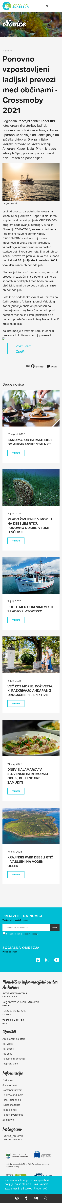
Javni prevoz (9, 1085)
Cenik (20, 351)
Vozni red (23, 346)
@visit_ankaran (13, 1136)
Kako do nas (9, 1109)
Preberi (16, 452)
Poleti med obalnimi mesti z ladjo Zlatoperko (30, 609)
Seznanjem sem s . (22, 933)
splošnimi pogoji (29, 933)
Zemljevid (8, 1119)
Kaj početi (8, 1048)
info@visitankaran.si (14, 993)
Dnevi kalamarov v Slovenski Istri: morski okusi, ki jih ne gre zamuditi (27, 776)
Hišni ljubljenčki (11, 1100)
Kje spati (7, 1053)
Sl (47, 6)
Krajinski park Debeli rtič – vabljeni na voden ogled (30, 861)
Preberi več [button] (40, 1188)
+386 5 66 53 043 (14, 1011)
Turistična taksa (11, 1105)
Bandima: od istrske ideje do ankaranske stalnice (30, 441)
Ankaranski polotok (13, 1039)
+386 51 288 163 (13, 1019)
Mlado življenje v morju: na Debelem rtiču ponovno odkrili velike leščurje (30, 525)
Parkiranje (8, 1080)
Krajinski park (10, 1063)
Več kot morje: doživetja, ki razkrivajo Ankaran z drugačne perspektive (30, 690)
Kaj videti (7, 1043)
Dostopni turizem (12, 1090)
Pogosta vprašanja (12, 1114)
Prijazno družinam (12, 1095)
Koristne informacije (13, 1058)
